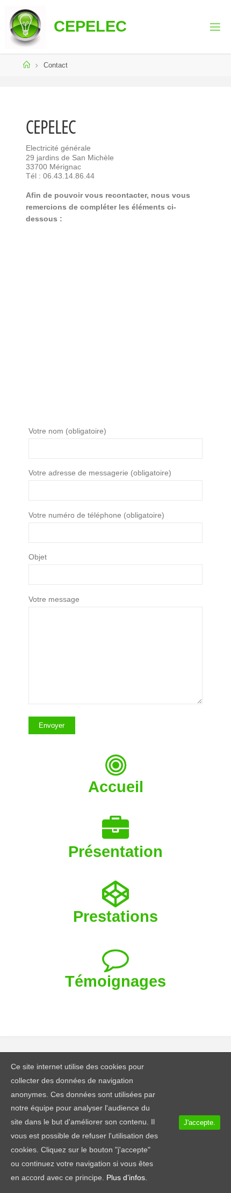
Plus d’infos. (126, 1177)
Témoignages (115, 981)
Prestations (115, 916)
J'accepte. (199, 1123)
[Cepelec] (25, 27)
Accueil (115, 786)
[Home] (26, 65)
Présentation (115, 851)
